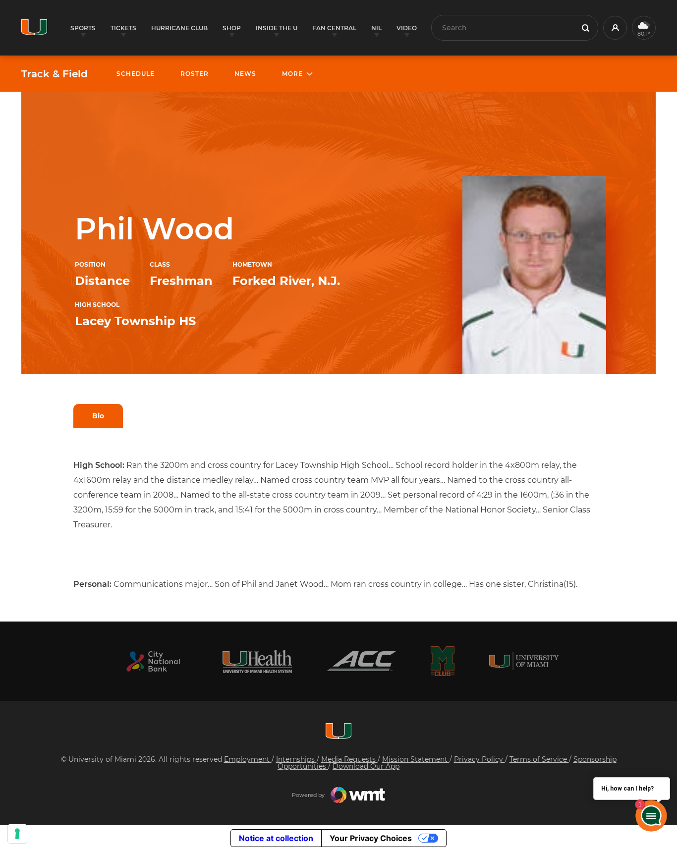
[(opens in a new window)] (153, 661)
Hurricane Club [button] (179, 28)
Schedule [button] (135, 73)
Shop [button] (232, 28)
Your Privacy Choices (371, 838)
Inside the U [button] (276, 28)
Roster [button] (194, 73)
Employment (248, 759)
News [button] (245, 73)
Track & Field (54, 74)
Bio (98, 415)
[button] (615, 28)
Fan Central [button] (334, 28)
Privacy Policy (479, 759)
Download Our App (366, 766)
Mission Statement (416, 759)
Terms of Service (539, 759)
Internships (296, 759)
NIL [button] (376, 28)
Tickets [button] (123, 28)
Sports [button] (83, 28)
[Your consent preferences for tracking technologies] (17, 833)
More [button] (292, 73)
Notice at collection (276, 838)
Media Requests (349, 759)
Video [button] (406, 28)
